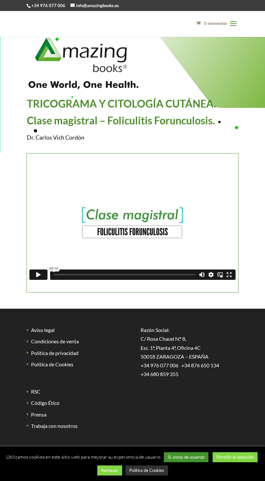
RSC (35, 391)
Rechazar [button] (109, 470)
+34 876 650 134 (200, 365)
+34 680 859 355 (159, 374)
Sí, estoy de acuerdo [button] (186, 457)
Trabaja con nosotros (54, 426)
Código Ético (45, 403)
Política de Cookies (52, 364)
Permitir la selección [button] (235, 457)
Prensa (39, 414)
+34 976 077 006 (48, 5)
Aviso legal (43, 330)
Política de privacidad (55, 353)
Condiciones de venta (55, 341)
